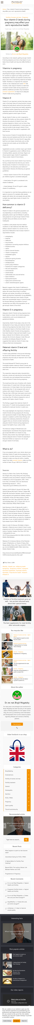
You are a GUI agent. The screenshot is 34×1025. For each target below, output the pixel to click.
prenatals (6, 572)
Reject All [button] (24, 1021)
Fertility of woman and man (13, 17)
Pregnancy (25, 17)
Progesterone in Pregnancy (20, 653)
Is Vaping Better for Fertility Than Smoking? (20, 645)
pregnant (25, 568)
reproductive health (15, 572)
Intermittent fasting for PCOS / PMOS (15, 857)
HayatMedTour (12, 902)
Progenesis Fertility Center (15, 889)
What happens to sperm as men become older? (17, 824)
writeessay (10, 908)
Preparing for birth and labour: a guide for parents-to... (21, 679)
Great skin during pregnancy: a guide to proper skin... (21, 671)
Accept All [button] (16, 1021)
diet (24, 83)
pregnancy (6, 568)
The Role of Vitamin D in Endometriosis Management (19, 979)
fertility (5, 566)
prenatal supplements (9, 91)
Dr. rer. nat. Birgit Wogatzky (21, 29)
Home (4, 9)
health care (12, 566)
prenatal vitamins (17, 460)
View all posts (17, 724)
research (25, 572)
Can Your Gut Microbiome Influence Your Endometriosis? (19, 972)
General (15, 651)
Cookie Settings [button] (7, 1021)
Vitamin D (6, 574)
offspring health (21, 566)
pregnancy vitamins (16, 568)
